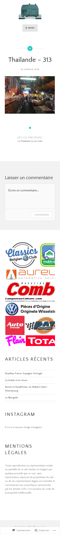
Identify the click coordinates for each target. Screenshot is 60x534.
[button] (21, 255)
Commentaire (41, 214)
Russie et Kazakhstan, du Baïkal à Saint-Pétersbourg (26, 389)
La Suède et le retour (16, 380)
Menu (31, 28)
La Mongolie (11, 397)
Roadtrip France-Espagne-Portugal (23, 373)
